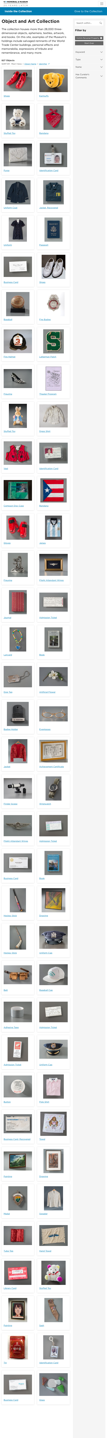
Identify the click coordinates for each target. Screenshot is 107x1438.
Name (79, 67)
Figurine (8, 394)
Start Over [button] (89, 43)
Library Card (10, 1288)
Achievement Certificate (51, 766)
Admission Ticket (48, 617)
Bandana (43, 133)
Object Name (30, 64)
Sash (41, 1325)
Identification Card (48, 170)
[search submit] (100, 23)
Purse (6, 170)
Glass (42, 1400)
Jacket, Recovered (48, 207)
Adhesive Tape (11, 1027)
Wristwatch (45, 804)
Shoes (7, 96)
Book (42, 655)
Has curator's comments (82, 76)
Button (7, 1102)
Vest (6, 468)
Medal (7, 1213)
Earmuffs (44, 96)
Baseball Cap (46, 990)
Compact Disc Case (14, 506)
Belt (6, 990)
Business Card (11, 282)
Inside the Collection (18, 11)
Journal (7, 617)
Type (78, 59)
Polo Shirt (44, 1102)
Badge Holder (11, 729)
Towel (42, 1139)
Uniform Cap (45, 953)
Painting (8, 1176)
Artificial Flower (47, 692)
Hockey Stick (10, 915)
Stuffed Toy (9, 133)
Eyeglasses (44, 729)
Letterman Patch (47, 357)
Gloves (7, 543)
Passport (43, 245)
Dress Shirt (44, 431)
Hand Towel (45, 1251)
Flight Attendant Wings (51, 580)
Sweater (43, 1213)
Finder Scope (10, 804)
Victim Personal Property (88, 38)
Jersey (42, 543)
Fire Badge (45, 319)
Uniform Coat (10, 207)
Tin (5, 1363)
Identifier (43, 64)
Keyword (80, 52)
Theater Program (48, 394)
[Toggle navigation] (101, 3)
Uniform (8, 245)
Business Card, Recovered (17, 1139)
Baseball (8, 319)
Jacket (7, 766)
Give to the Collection (88, 11)
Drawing (43, 915)
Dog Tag (8, 692)
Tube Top (8, 1251)
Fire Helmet (9, 357)
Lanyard (8, 655)
